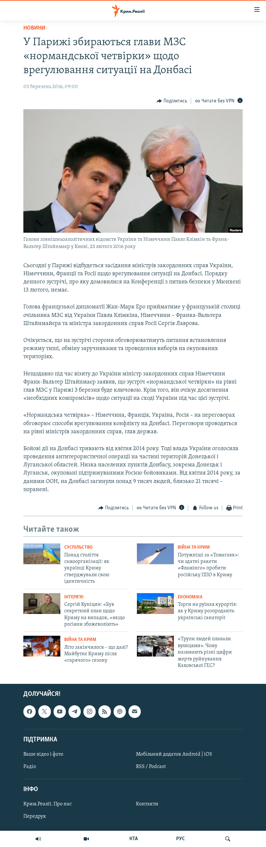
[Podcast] (120, 712)
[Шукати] (227, 839)
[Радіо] (38, 839)
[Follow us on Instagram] (89, 712)
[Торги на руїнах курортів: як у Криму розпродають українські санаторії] (155, 603)
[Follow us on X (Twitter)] (44, 712)
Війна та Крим (194, 547)
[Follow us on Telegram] (74, 712)
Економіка (190, 597)
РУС (180, 838)
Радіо (29, 766)
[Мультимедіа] (86, 839)
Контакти (147, 804)
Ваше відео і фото (43, 754)
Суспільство (78, 547)
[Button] (172, 101)
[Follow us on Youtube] (60, 712)
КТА (133, 838)
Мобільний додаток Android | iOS (174, 754)
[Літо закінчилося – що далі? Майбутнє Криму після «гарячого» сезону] (41, 646)
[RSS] (104, 712)
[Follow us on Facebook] (29, 712)
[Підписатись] (134, 712)
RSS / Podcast (151, 766)
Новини (34, 28)
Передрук (34, 816)
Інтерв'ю (73, 597)
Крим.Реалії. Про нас (47, 804)
